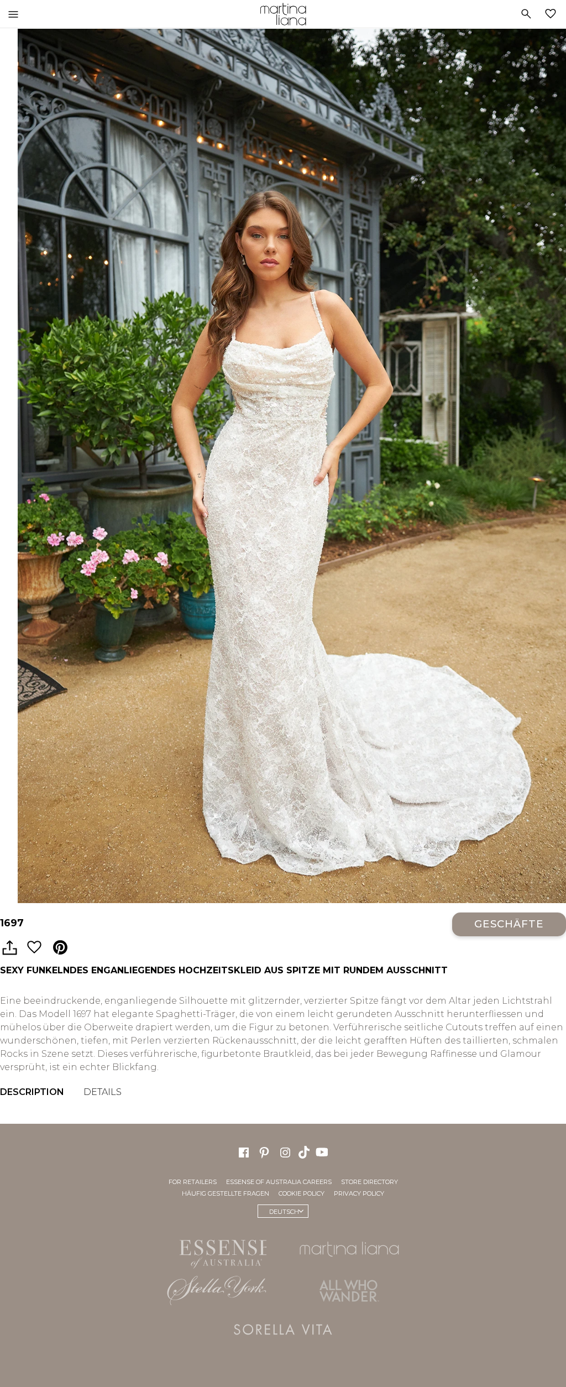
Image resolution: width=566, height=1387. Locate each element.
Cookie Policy (301, 1193)
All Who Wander (349, 1290)
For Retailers (193, 1181)
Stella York (216, 1290)
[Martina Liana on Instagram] (285, 1151)
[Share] (9, 947)
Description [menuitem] (32, 1092)
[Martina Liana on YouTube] (323, 1151)
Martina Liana (283, 14)
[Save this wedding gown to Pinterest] (60, 947)
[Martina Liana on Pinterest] (264, 1151)
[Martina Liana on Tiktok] (305, 1151)
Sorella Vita (283, 1329)
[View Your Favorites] (553, 13)
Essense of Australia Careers (279, 1181)
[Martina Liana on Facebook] (243, 1151)
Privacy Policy (359, 1193)
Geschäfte (509, 923)
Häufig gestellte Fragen (225, 1193)
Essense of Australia (216, 1251)
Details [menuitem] (102, 1092)
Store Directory (369, 1181)
